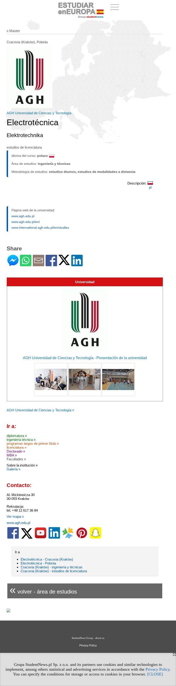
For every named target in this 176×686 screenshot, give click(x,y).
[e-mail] (38, 264)
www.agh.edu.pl (22, 216)
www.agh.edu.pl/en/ (25, 222)
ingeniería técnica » (21, 440)
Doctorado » (16, 451)
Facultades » (16, 459)
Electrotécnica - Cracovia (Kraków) (47, 559)
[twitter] (26, 538)
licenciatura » (16, 447)
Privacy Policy (158, 669)
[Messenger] (13, 264)
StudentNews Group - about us (88, 638)
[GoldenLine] (68, 538)
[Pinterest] (81, 538)
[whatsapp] (25, 264)
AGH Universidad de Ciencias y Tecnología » (40, 410)
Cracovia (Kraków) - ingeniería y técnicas (51, 567)
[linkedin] (54, 538)
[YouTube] (40, 538)
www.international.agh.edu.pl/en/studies (40, 227)
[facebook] (13, 538)
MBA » (12, 455)
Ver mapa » (15, 516)
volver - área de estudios (43, 590)
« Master (13, 31)
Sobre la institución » (22, 465)
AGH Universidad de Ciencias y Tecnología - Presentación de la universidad (85, 358)
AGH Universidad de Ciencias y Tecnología (39, 113)
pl (150, 187)
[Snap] (95, 538)
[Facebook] (51, 264)
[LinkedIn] (77, 264)
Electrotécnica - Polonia (38, 563)
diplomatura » (17, 436)
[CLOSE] (155, 674)
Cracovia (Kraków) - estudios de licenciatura (54, 571)
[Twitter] (64, 263)
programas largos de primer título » (33, 443)
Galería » (13, 469)
